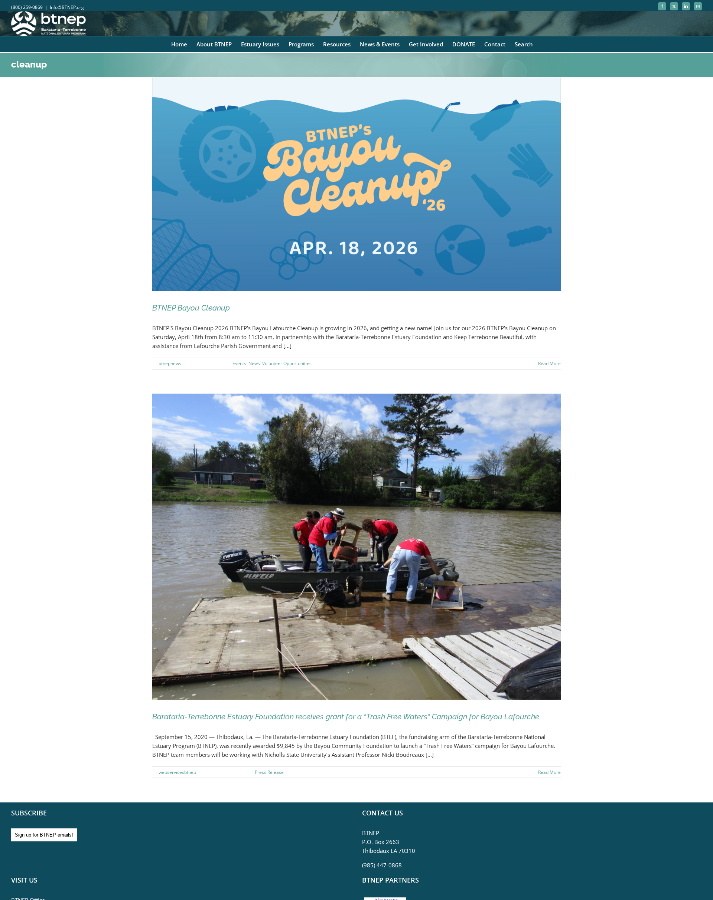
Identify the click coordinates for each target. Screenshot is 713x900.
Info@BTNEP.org (67, 7)
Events (239, 363)
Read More (549, 363)
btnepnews (170, 363)
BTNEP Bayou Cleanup (191, 307)
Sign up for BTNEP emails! (44, 835)
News (254, 363)
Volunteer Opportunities (287, 363)
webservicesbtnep (177, 772)
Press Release (269, 772)
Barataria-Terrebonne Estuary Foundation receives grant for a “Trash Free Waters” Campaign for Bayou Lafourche (345, 716)
